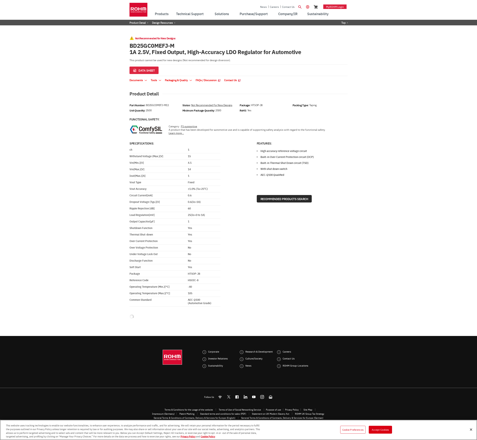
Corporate (213, 351)
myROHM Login (335, 7)
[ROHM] (138, 11)
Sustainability (215, 365)
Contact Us (288, 6)
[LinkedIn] (245, 397)
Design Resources (162, 22)
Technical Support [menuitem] (190, 13)
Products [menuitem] (162, 13)
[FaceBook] (237, 397)
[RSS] (220, 397)
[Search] (300, 7)
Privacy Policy (292, 409)
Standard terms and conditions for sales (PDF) (223, 413)
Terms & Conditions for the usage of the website (189, 409)
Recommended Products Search (284, 199)
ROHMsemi (228, 397)
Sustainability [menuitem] (317, 13)
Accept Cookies (380, 429)
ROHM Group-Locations (295, 365)
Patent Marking (186, 413)
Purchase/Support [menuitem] (254, 13)
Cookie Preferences (353, 429)
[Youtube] (254, 397)
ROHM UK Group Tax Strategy (309, 413)
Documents (136, 80)
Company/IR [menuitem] (288, 13)
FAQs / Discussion (206, 80)
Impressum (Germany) (163, 413)
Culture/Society (253, 358)
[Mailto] (270, 397)
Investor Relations (218, 358)
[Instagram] (262, 397)
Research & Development (259, 351)
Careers (274, 6)
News (263, 6)
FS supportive (189, 126)
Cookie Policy (208, 436)
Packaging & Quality (176, 80)
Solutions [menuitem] (222, 13)
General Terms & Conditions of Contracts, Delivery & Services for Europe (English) (194, 417)
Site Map (308, 409)
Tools (154, 80)
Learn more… (176, 133)
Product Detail (137, 22)
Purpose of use (273, 409)
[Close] (471, 429)
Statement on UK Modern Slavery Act (270, 413)
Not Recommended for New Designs (211, 105)
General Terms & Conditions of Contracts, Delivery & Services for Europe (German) (282, 417)
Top (343, 22)
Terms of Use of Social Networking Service (240, 409)
